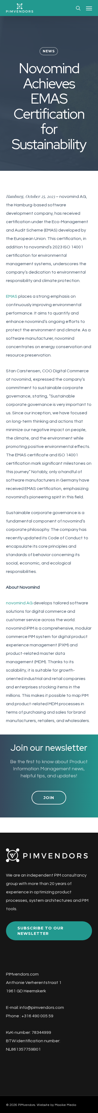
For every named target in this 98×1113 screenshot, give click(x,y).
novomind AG (19, 603)
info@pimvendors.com (42, 1007)
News (49, 51)
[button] (89, 8)
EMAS (11, 296)
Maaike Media (65, 1105)
